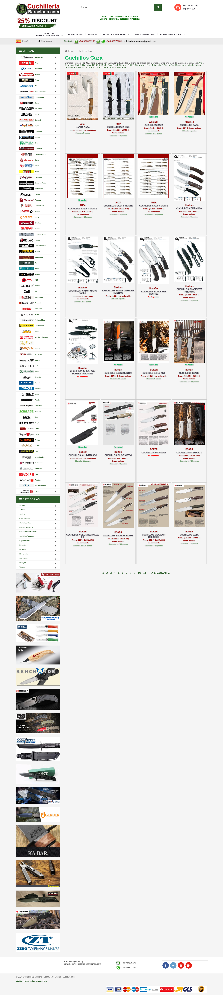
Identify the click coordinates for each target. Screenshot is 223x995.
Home (70, 51)
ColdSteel (113, 65)
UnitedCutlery (109, 67)
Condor (123, 65)
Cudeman (140, 65)
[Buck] (38, 723)
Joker (154, 65)
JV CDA (163, 65)
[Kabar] (38, 841)
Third (98, 67)
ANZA (78, 65)
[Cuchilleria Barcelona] (38, 9)
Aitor (201, 63)
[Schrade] (38, 899)
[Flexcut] (38, 655)
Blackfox (86, 65)
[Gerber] (38, 814)
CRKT (131, 65)
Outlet (92, 34)
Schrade (89, 67)
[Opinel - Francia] (38, 633)
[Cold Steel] (38, 749)
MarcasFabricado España (48, 34)
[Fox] (38, 795)
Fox (148, 65)
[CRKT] (38, 774)
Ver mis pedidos (144, 34)
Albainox (69, 65)
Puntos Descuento (172, 34)
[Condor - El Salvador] (38, 608)
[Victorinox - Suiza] (38, 583)
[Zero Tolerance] (38, 942)
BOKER (96, 65)
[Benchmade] (38, 677)
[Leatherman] (38, 873)
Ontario (69, 67)
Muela (191, 65)
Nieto (198, 65)
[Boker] (38, 699)
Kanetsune (180, 65)
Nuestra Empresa (114, 34)
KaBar (171, 65)
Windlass (121, 67)
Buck (103, 65)
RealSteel (79, 67)
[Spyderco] (38, 919)
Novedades (75, 34)
